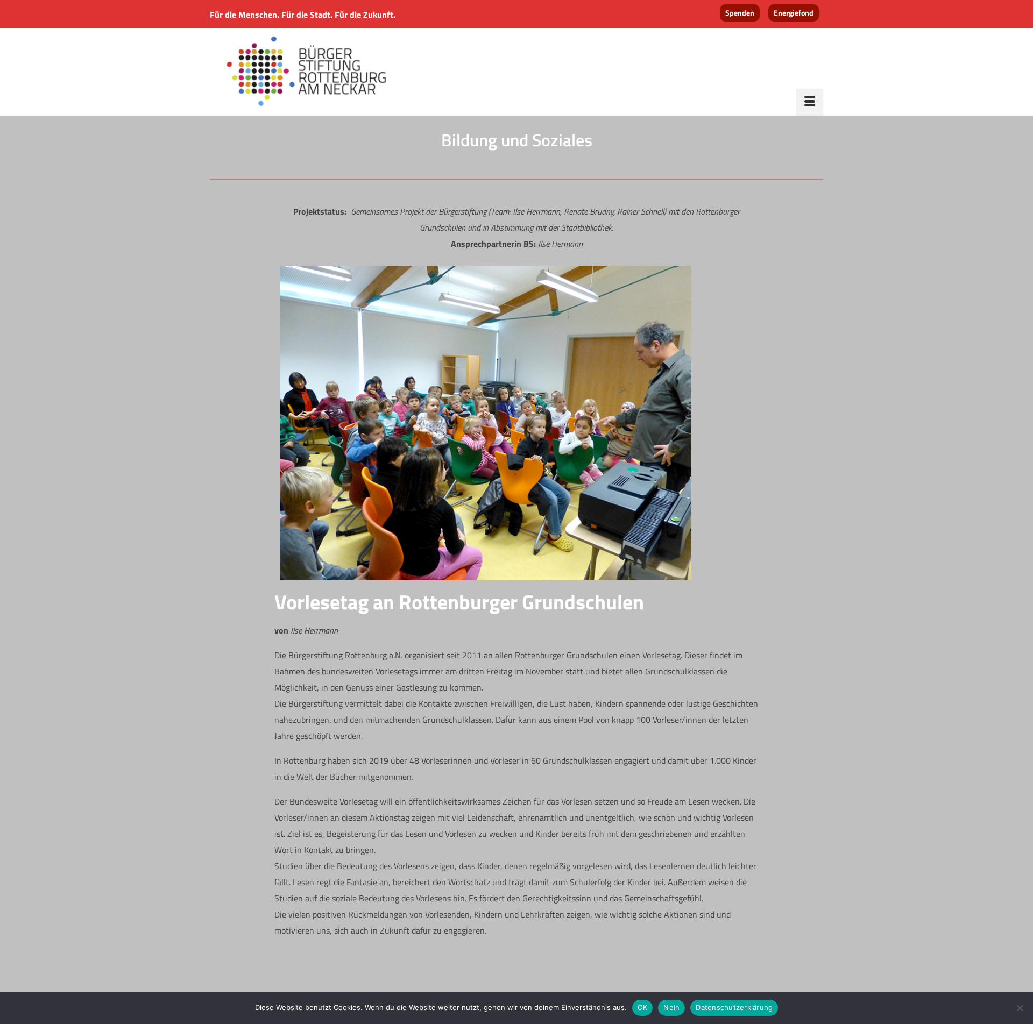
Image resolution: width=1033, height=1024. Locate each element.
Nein (671, 1007)
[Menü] (809, 102)
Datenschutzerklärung (734, 1007)
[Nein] (1019, 1007)
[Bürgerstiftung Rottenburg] (307, 72)
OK (643, 1007)
